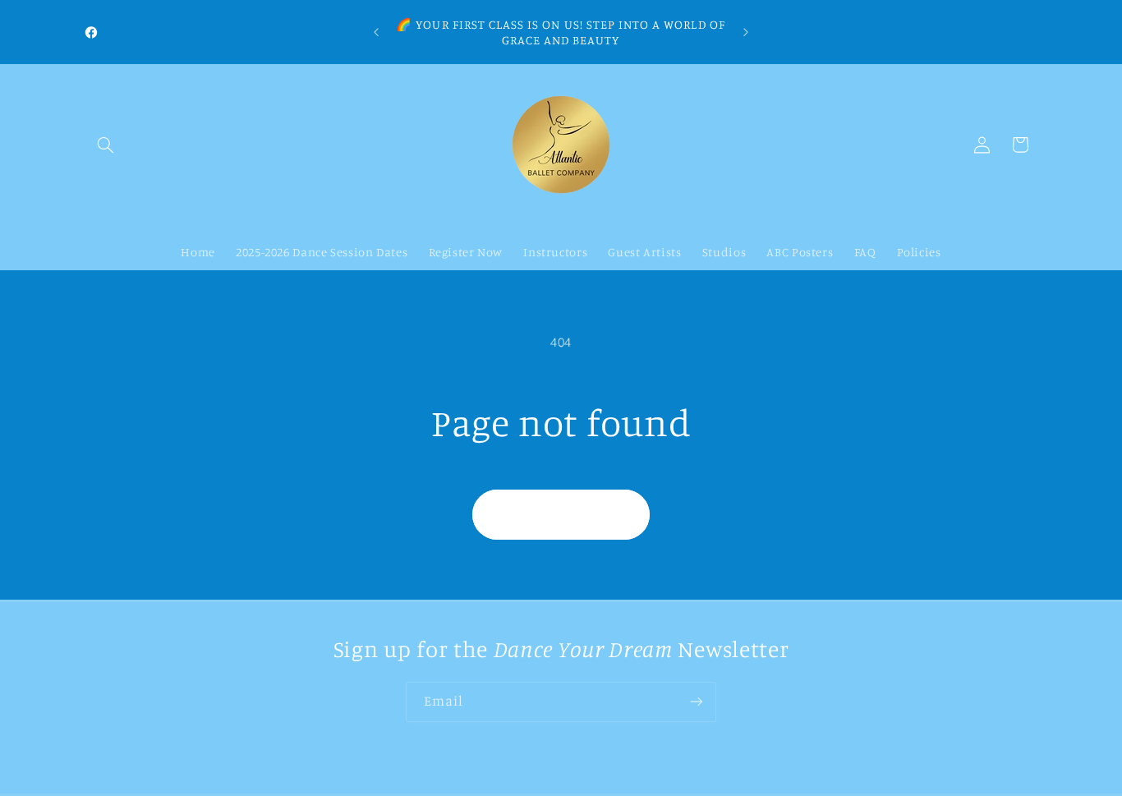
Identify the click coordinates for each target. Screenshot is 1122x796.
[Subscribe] (696, 702)
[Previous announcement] (376, 32)
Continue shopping (561, 514)
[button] (106, 144)
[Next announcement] (746, 32)
